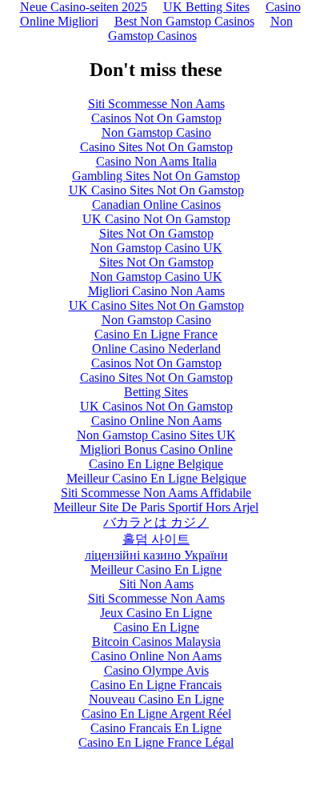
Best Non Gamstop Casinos (184, 21)
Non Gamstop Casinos (200, 28)
